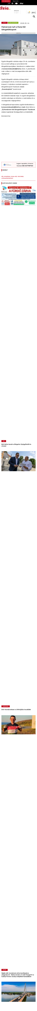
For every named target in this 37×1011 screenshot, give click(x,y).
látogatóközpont (7, 178)
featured (21, 176)
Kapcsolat (15, 1)
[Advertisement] (18, 138)
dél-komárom (5, 176)
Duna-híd (14, 176)
